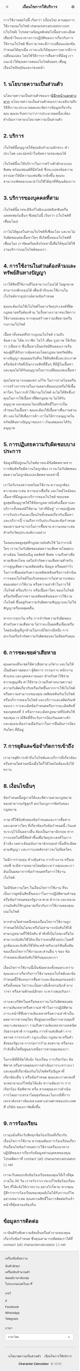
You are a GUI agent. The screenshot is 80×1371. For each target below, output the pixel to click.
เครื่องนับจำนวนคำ (17, 1272)
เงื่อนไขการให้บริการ (58, 1356)
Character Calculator (34, 1363)
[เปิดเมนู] (7, 7)
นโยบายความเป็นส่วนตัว (24, 1356)
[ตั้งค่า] (73, 7)
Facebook (12, 1307)
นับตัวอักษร (12, 1266)
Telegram (11, 1318)
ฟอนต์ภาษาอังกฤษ (17, 1278)
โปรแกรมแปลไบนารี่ (18, 1284)
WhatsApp (12, 1312)
